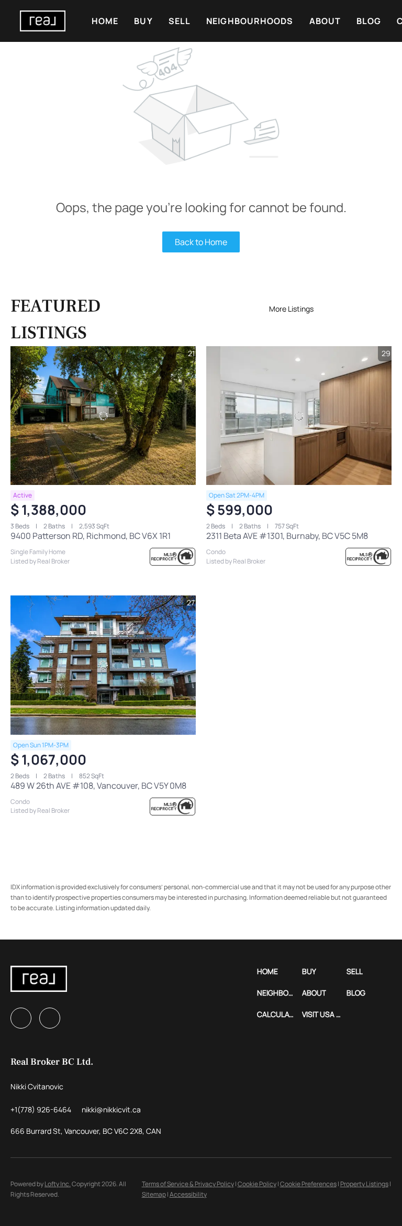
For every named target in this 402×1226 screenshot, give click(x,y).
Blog (368, 21)
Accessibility (188, 1194)
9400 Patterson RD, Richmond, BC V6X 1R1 (90, 536)
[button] (42, 20)
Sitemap (154, 1194)
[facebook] (20, 1018)
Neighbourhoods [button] (249, 21)
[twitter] (49, 1018)
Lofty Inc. (57, 1183)
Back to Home (201, 242)
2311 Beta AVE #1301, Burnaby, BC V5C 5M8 (287, 536)
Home (105, 21)
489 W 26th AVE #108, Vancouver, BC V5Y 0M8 (98, 785)
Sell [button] (180, 21)
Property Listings (364, 1183)
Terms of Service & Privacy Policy (188, 1183)
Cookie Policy (257, 1183)
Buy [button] (143, 21)
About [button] (325, 21)
